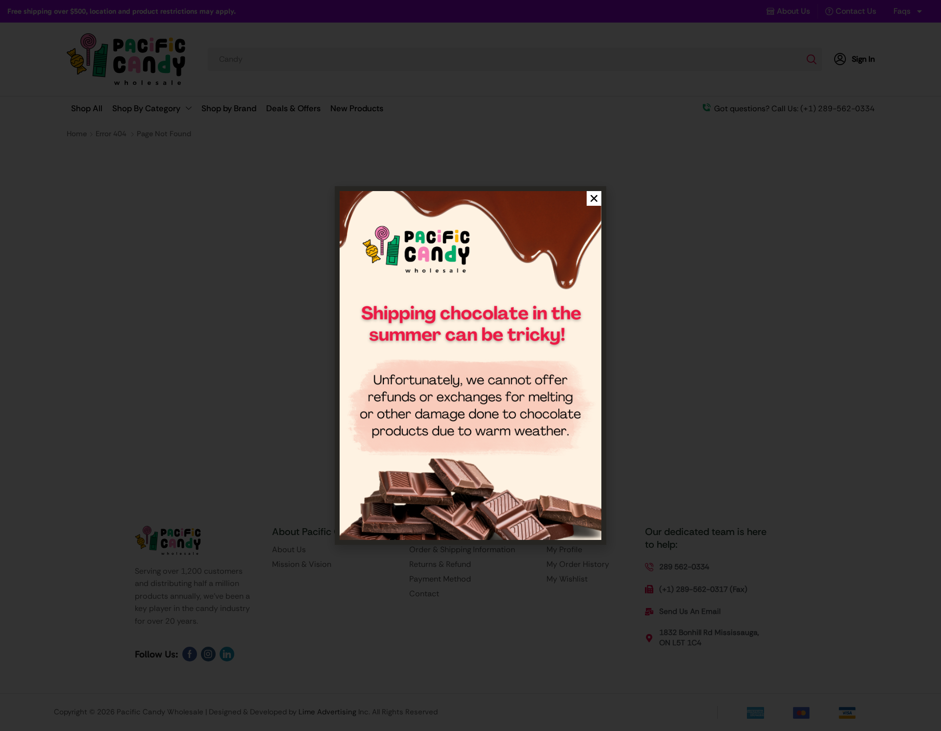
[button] (594, 198)
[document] (470, 365)
